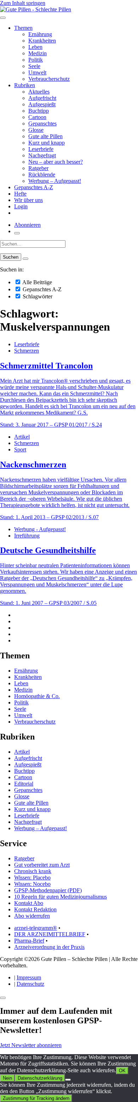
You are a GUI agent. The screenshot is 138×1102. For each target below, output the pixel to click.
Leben (35, 47)
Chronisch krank (32, 871)
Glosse (36, 130)
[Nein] (68, 1080)
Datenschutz (30, 984)
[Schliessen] (3, 998)
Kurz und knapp (46, 143)
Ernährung (40, 34)
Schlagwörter (36, 296)
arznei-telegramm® (35, 928)
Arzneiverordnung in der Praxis (49, 947)
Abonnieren (27, 225)
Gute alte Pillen (45, 136)
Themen (23, 28)
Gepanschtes (42, 123)
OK (122, 1070)
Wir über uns (28, 200)
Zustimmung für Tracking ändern (36, 1098)
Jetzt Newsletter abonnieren (31, 1045)
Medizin (37, 53)
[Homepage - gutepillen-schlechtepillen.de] (35, 9)
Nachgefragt (42, 155)
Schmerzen (26, 351)
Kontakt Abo (28, 903)
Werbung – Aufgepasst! (54, 181)
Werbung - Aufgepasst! (40, 529)
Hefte (20, 194)
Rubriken (24, 85)
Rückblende (41, 175)
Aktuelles (39, 92)
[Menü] (3, 18)
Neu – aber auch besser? (55, 162)
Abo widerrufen (32, 916)
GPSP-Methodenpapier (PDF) (48, 890)
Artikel (22, 437)
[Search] (25, 259)
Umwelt (37, 72)
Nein (7, 1078)
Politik (35, 60)
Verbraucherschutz (49, 79)
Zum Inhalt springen (22, 3)
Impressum (29, 977)
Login (21, 206)
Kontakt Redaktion (35, 909)
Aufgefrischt (42, 98)
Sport (20, 449)
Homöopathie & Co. (37, 696)
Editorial (23, 784)
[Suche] (17, 233)
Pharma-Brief (29, 941)
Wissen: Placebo (32, 878)
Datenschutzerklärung (40, 1078)
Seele (34, 66)
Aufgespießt (42, 104)
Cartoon (37, 117)
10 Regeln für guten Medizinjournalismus (60, 897)
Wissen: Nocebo (32, 884)
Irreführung (27, 536)
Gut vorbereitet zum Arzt (42, 865)
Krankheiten (42, 41)
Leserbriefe (40, 149)
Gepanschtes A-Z (33, 187)
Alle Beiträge (36, 282)
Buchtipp (38, 111)
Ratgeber (38, 168)
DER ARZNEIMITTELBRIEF (49, 934)
